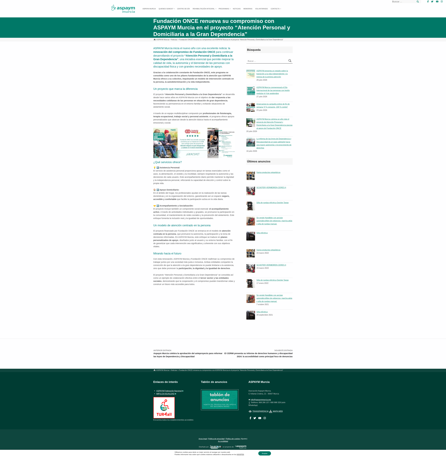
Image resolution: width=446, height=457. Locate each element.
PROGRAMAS (224, 9)
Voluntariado (261, 9)
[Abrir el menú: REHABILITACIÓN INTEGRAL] (215, 8)
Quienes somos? (166, 9)
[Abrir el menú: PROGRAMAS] (230, 8)
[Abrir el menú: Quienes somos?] (174, 8)
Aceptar (264, 453)
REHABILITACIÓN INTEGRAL (204, 9)
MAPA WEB (278, 411)
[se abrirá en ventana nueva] (215, 447)
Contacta (275, 9)
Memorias (247, 9)
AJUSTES (240, 454)
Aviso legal (203, 439)
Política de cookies (233, 439)
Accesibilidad (223, 441)
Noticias (237, 9)
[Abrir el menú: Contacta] (280, 8)
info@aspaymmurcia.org (261, 400)
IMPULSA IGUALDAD (165, 394)
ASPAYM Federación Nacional (169, 391)
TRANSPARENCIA (260, 411)
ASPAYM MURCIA (149, 9)
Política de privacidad (216, 439)
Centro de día (183, 9)
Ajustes (244, 439)
